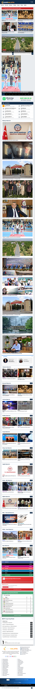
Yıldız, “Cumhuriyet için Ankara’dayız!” (24, 427)
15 (23, 53)
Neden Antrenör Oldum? (27, 361)
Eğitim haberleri (20, 672)
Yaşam (18, 5)
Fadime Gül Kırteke (27, 359)
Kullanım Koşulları (20, 661)
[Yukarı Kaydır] (30, 367)
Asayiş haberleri (20, 674)
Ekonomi (6, 5)
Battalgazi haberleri (6, 663)
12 (18, 53)
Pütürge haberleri (5, 670)
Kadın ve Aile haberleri (6, 674)
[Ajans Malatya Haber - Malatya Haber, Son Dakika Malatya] (8, 2)
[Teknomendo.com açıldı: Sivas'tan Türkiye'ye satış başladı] (9, 518)
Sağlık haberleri (20, 670)
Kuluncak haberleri (5, 669)
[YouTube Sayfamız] (12, 656)
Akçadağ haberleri (5, 660)
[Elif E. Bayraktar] (5, 360)
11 (17, 53)
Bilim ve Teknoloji (5, 523)
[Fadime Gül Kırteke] (21, 360)
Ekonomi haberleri (20, 668)
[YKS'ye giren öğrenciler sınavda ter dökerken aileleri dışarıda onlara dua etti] (25, 502)
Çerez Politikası (20, 663)
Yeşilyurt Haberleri (5, 556)
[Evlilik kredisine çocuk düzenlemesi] (9, 486)
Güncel (19, 377)
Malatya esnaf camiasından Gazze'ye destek (9, 459)
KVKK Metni (19, 664)
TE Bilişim (19, 682)
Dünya (22, 5)
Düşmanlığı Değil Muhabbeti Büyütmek (12, 361)
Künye (19, 659)
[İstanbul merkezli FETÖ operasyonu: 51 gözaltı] (25, 437)
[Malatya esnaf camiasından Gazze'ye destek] (9, 453)
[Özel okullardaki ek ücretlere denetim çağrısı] (9, 502)
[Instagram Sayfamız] (9, 656)
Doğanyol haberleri (5, 666)
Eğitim (25, 5)
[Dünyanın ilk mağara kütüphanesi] (9, 535)
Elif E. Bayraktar (11, 359)
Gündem (2, 5)
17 (26, 53)
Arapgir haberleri (5, 661)
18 (27, 53)
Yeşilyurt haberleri (5, 672)
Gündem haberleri (20, 667)
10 (15, 53)
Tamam (6, 685)
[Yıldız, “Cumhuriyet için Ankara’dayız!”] (25, 421)
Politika (14, 5)
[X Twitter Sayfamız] (7, 656)
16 (24, 53)
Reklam (19, 666)
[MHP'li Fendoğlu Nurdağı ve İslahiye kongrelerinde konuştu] (9, 421)
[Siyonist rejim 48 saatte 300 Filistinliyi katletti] (25, 453)
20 (30, 53)
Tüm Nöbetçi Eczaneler (18, 589)
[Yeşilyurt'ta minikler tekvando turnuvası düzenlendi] (9, 551)
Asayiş (3, 442)
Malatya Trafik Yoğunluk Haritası (26, 650)
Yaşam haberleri (20, 671)
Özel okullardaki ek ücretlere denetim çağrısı (9, 508)
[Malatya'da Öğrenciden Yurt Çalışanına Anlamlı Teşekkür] (25, 486)
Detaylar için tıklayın (17, 615)
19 (29, 53)
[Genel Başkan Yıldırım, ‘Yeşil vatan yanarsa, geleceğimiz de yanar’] (25, 372)
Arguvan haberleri (5, 662)
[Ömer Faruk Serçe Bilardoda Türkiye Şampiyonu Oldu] (25, 551)
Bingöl (19, 410)
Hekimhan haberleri (5, 667)
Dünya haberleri (20, 675)
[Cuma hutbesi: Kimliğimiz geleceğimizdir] (9, 372)
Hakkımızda (19, 660)
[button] (30, 367)
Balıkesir (4, 410)
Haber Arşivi (23, 654)
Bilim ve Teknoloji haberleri (22, 673)
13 (20, 53)
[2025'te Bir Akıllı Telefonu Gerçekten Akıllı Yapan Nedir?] (25, 518)
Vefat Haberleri (5, 673)
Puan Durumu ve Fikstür (25, 651)
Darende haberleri (5, 664)
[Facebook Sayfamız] (6, 656)
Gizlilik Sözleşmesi (20, 662)
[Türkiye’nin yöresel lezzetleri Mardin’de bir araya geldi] (25, 535)
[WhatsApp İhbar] (15, 656)
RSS (8, 679)
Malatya (10, 5)
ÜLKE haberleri (5, 675)
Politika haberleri (20, 669)
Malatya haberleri (5, 659)
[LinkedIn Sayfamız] (10, 656)
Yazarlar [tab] (5, 356)
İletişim (19, 665)
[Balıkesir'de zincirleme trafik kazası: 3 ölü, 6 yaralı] (9, 405)
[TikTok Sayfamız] (14, 656)
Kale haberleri (5, 668)
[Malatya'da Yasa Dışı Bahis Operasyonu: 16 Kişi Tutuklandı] (9, 437)
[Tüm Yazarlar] (32, 356)
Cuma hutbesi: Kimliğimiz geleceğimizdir (9, 378)
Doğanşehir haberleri (6, 665)
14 (21, 53)
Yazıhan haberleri (5, 671)
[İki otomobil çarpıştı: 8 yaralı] (25, 405)
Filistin (3, 458)
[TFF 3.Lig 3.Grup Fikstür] (32, 618)
